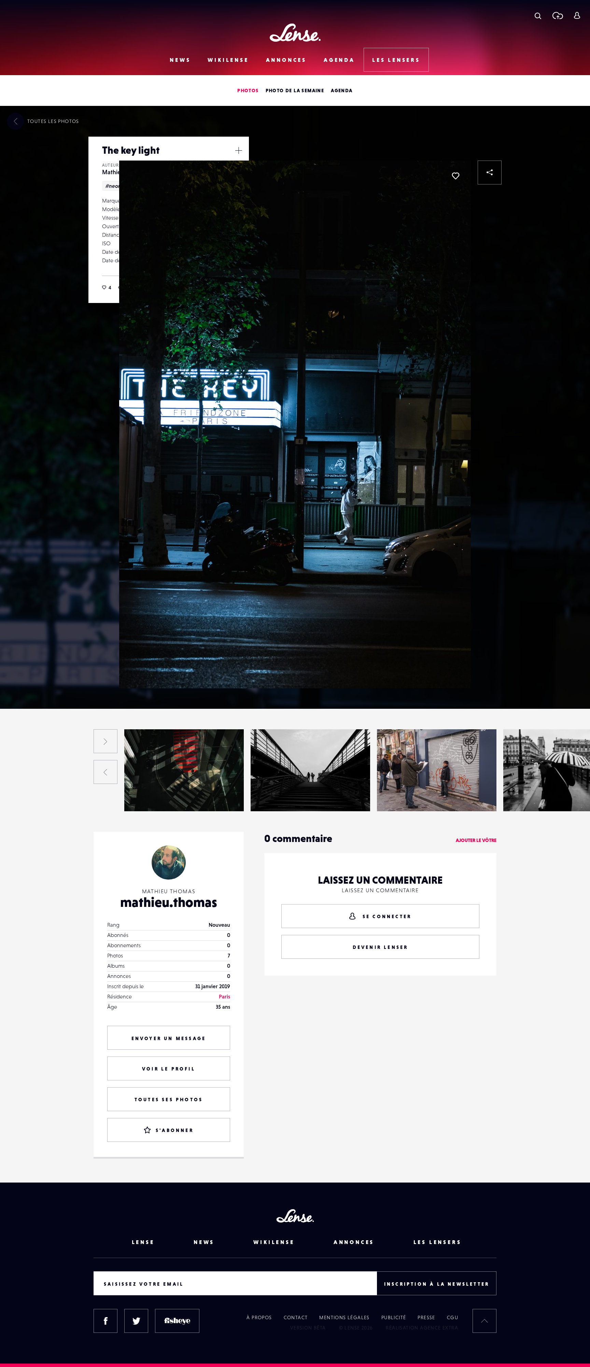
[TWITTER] (136, 1321)
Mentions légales (344, 1317)
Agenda (339, 60)
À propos (259, 1317)
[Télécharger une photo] (557, 15)
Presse (426, 1317)
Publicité (393, 1317)
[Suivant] (105, 741)
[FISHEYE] (177, 1321)
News (180, 60)
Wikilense (228, 60)
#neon (113, 186)
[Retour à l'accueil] (295, 33)
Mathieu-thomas (24, 797)
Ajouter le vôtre (476, 840)
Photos (247, 90)
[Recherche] (538, 15)
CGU (452, 1317)
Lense (143, 1242)
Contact (296, 1317)
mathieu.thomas (168, 902)
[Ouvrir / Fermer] (238, 150)
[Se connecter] (577, 15)
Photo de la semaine (295, 90)
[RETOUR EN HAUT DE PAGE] (484, 1321)
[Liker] (455, 176)
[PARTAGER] (490, 172)
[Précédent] (105, 772)
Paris (224, 996)
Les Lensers (396, 60)
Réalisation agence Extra (422, 1327)
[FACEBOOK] (105, 1321)
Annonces (286, 60)
